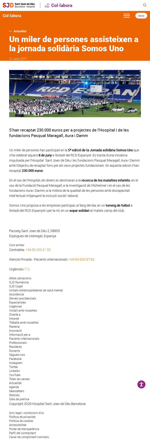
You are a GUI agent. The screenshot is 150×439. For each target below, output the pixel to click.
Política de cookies (21, 421)
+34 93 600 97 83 (81, 259)
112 (27, 269)
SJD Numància (19, 282)
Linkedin (14, 371)
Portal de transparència (24, 429)
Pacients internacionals (24, 339)
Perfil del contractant (22, 433)
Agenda (14, 387)
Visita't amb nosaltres (23, 310)
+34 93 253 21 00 (38, 249)
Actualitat (20, 31)
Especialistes (17, 302)
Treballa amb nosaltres (24, 323)
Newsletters (16, 391)
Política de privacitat (22, 417)
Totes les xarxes (19, 379)
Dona (141, 15)
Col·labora (61, 5)
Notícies (14, 395)
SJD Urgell (16, 286)
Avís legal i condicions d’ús (26, 413)
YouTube (14, 375)
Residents (15, 347)
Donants (14, 351)
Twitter (13, 367)
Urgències (15, 306)
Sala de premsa (19, 399)
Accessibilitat (17, 425)
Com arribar (16, 245)
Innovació (15, 331)
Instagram (15, 363)
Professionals (18, 343)
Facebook (15, 359)
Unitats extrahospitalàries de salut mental (36, 290)
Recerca (14, 327)
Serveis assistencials (22, 298)
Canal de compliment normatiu (29, 437)
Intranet (14, 318)
